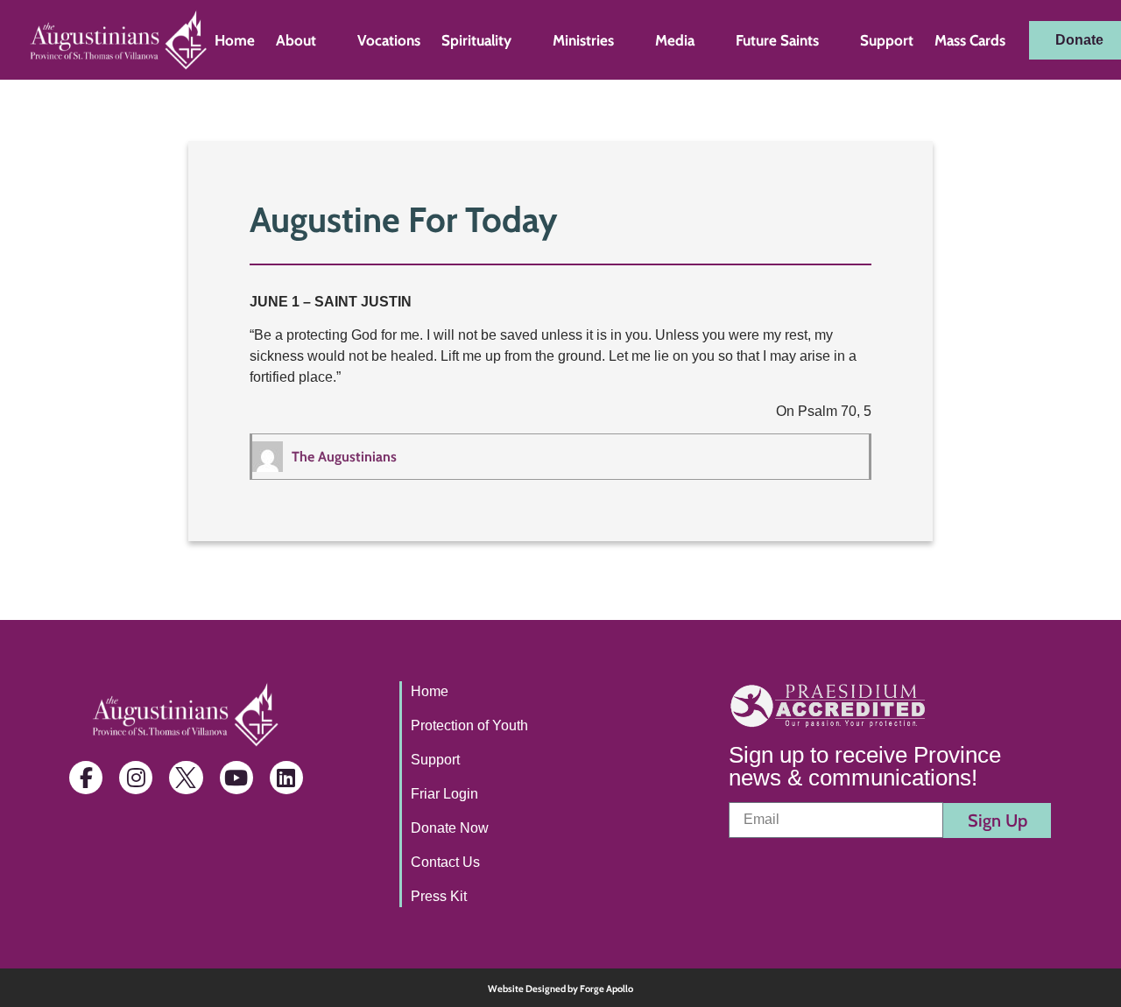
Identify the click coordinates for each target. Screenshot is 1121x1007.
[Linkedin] (286, 777)
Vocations (388, 40)
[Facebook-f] (85, 777)
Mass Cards (969, 40)
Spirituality (476, 40)
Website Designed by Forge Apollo (560, 988)
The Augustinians (344, 456)
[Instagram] (135, 777)
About (296, 40)
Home (235, 40)
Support (886, 40)
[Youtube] (236, 777)
